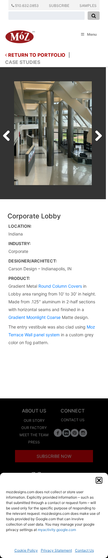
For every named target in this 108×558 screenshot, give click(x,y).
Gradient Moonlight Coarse (34, 317)
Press (34, 442)
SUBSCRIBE (59, 5)
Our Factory (34, 427)
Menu (92, 34)
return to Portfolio (36, 55)
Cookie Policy (26, 550)
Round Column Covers (60, 286)
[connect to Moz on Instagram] (83, 432)
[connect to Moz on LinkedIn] (66, 432)
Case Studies (22, 62)
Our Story (34, 420)
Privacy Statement (56, 550)
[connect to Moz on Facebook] (58, 432)
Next (96, 134)
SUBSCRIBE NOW (54, 456)
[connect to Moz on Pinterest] (74, 432)
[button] (99, 480)
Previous (9, 134)
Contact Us (84, 550)
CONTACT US (73, 420)
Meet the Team (34, 435)
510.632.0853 (26, 5)
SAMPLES (88, 5)
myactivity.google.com (57, 529)
